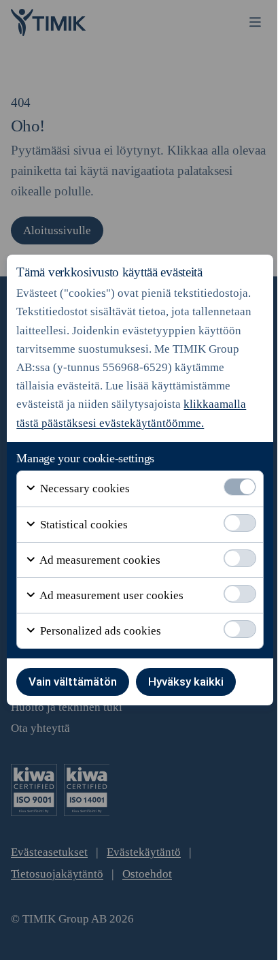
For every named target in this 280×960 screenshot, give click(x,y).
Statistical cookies (82, 524)
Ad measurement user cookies (110, 595)
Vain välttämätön (73, 681)
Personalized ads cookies (99, 630)
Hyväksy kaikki (186, 681)
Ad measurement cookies (98, 560)
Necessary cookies (83, 488)
